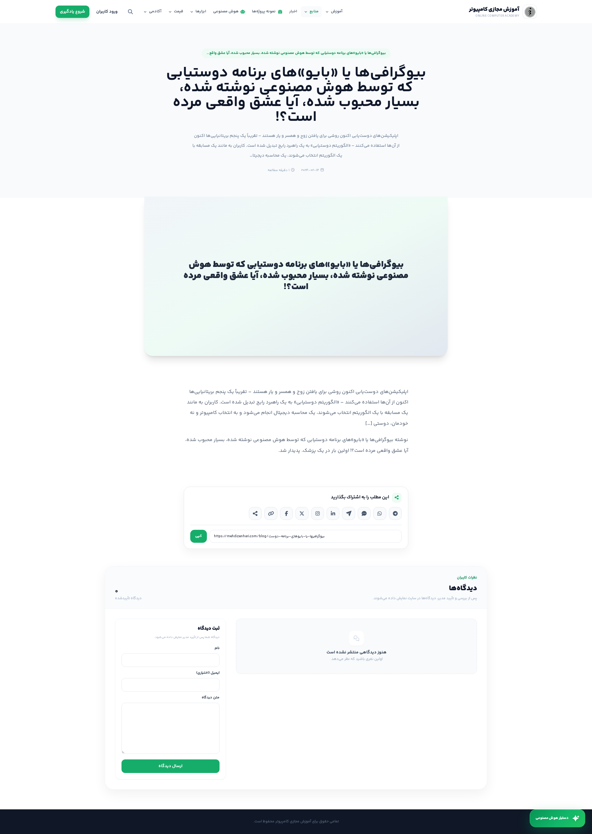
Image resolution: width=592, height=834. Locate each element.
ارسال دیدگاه (170, 766)
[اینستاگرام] (317, 513)
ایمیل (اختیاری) (208, 673)
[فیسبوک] (286, 513)
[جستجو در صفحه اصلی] (130, 12)
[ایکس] (301, 513)
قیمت (178, 11)
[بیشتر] (255, 513)
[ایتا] (348, 513)
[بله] (364, 513)
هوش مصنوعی (226, 11)
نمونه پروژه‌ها (264, 11)
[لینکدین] (333, 513)
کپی (198, 536)
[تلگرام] (395, 513)
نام (217, 648)
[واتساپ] (379, 513)
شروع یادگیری (72, 11)
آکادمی (155, 11)
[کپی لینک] (270, 513)
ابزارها (200, 11)
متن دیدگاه (211, 698)
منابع (314, 11)
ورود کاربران (106, 11)
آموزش (337, 11)
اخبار (293, 11)
